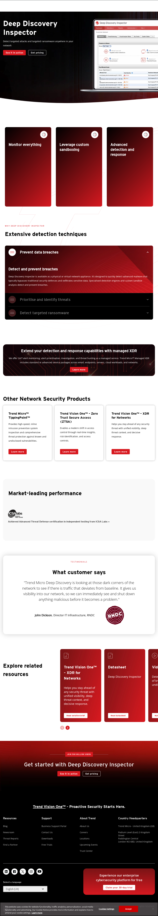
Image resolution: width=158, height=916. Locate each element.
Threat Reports (11, 838)
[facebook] (14, 871)
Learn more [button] (120, 451)
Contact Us (47, 832)
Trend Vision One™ (49, 806)
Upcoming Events (89, 844)
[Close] (153, 908)
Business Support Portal (54, 826)
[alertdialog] (79, 909)
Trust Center (86, 850)
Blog (5, 826)
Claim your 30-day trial (117, 887)
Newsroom (8, 832)
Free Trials (47, 844)
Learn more (77, 369)
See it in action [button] (14, 52)
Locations (84, 838)
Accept (128, 908)
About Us (84, 826)
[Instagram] (31, 871)
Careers (84, 832)
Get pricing (37, 52)
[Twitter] (23, 871)
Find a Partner (10, 844)
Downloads (47, 838)
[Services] (67, 656)
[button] (79, 515)
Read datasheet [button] (118, 715)
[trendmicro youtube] (39, 871)
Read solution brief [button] (76, 715)
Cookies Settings (106, 908)
